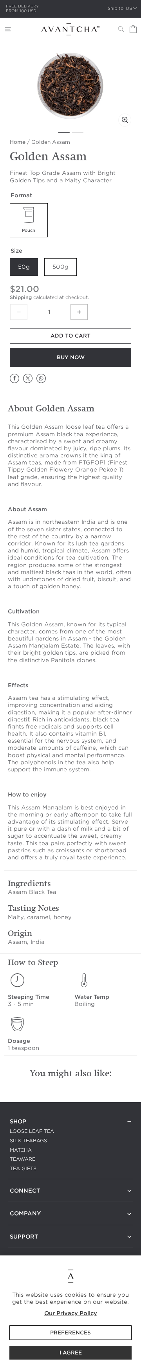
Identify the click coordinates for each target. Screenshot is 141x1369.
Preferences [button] (70, 1333)
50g (24, 267)
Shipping (21, 297)
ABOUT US (23, 1223)
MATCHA (21, 1150)
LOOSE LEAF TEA (32, 1131)
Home (17, 142)
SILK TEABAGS (28, 1140)
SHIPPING (22, 1246)
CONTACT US (26, 1200)
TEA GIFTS (23, 1168)
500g (60, 267)
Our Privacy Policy (70, 1313)
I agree (71, 1353)
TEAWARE (22, 1159)
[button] (8, 29)
